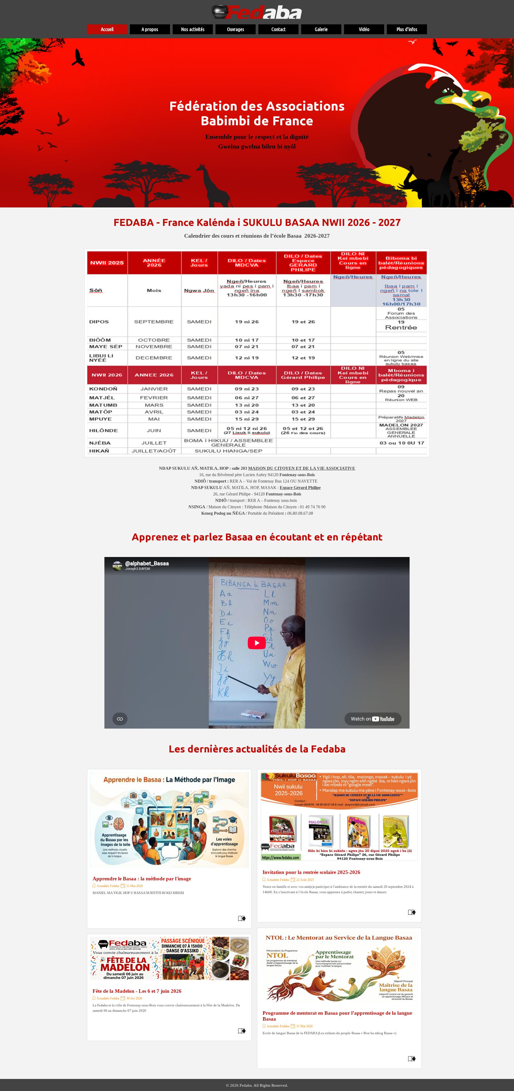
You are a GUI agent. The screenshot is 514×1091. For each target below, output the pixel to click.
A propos (150, 29)
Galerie (321, 29)
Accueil (107, 29)
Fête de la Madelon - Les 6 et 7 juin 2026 (137, 991)
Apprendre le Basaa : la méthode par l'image (142, 878)
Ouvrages (235, 29)
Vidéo (364, 29)
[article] (169, 849)
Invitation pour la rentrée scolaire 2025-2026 (311, 872)
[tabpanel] (257, 125)
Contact (278, 29)
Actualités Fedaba (108, 886)
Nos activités (193, 29)
